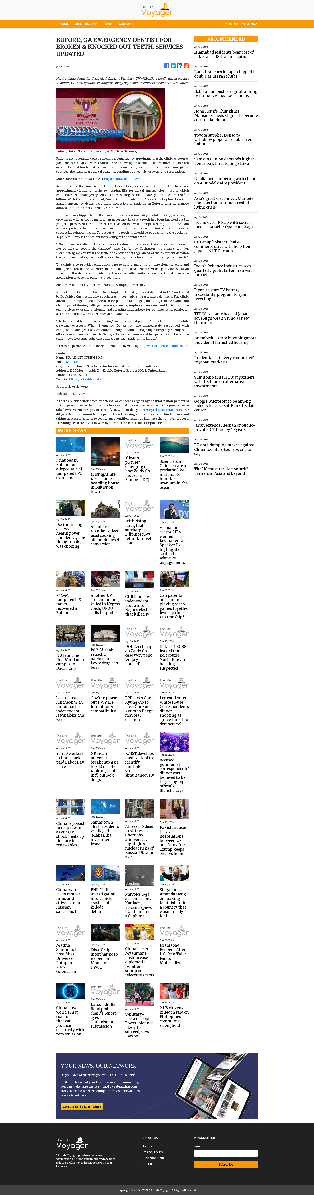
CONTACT (126, 24)
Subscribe (226, 1164)
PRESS (107, 24)
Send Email (74, 362)
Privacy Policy (152, 1152)
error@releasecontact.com (162, 410)
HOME (64, 24)
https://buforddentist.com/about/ (163, 346)
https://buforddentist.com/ (123, 179)
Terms (147, 1146)
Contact (148, 1163)
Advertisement (153, 1158)
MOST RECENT (86, 24)
